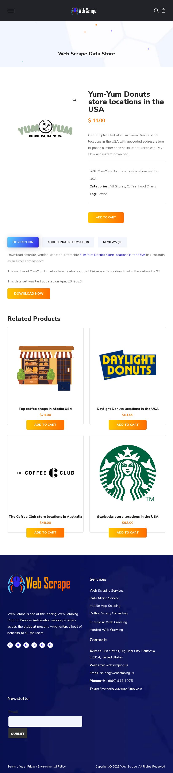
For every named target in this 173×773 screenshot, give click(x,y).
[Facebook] (26, 645)
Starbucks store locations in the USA (127, 516)
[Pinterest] (42, 645)
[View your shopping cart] (163, 10)
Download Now (28, 294)
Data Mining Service (104, 598)
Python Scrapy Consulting (109, 613)
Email (13, 712)
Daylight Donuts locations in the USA (128, 409)
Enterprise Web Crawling (108, 622)
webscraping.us (117, 665)
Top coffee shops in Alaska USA (45, 409)
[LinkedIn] (10, 645)
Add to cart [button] (45, 425)
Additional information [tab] (68, 242)
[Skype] (50, 645)
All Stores (117, 186)
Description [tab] (23, 242)
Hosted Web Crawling (106, 629)
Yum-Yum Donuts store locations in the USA (112, 255)
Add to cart (106, 217)
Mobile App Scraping (105, 605)
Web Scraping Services (107, 590)
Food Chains (147, 186)
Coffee (132, 186)
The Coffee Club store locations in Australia (45, 516)
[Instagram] (34, 645)
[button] (74, 99)
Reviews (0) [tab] (112, 242)
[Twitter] (18, 645)
